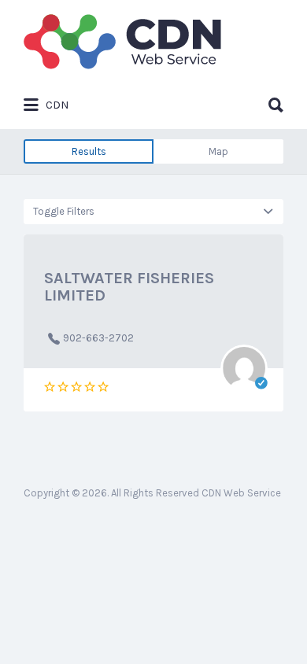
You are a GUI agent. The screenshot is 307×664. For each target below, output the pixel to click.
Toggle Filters (63, 211)
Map (218, 151)
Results (89, 151)
